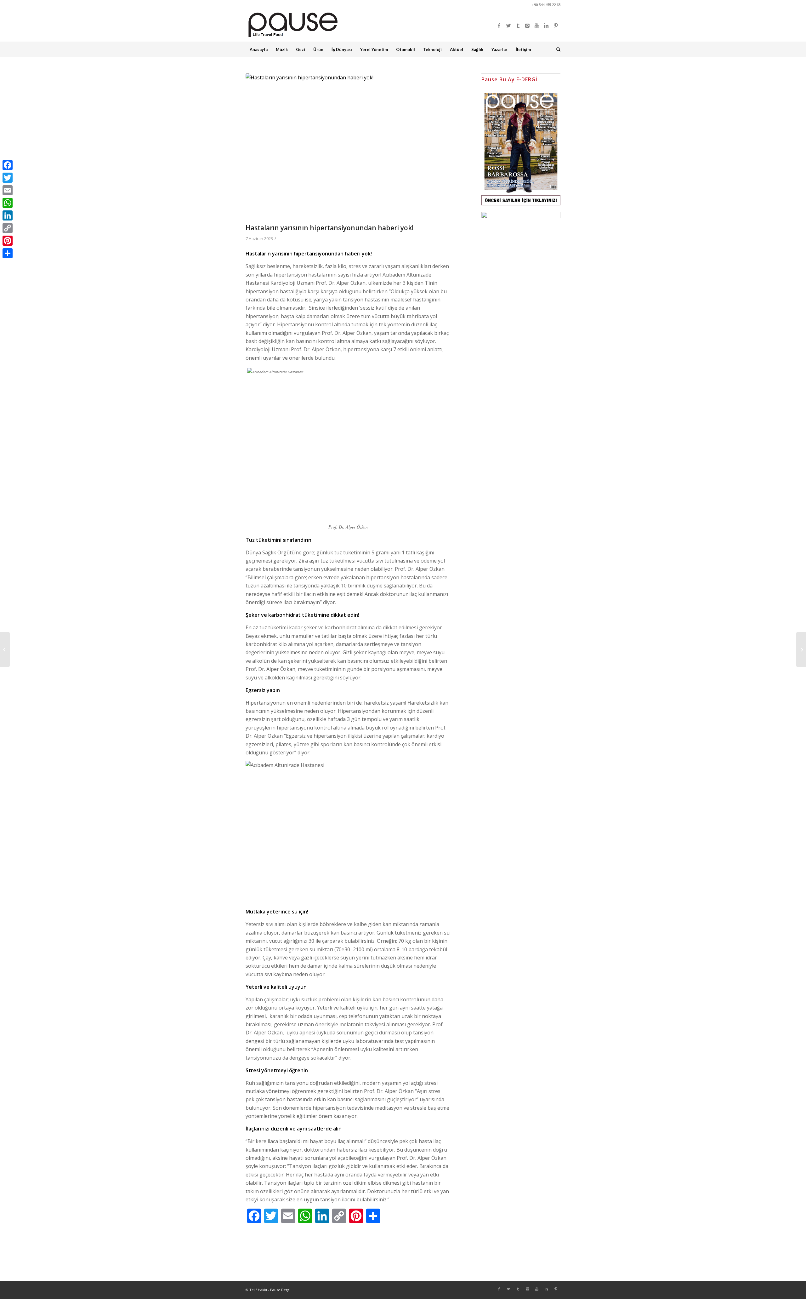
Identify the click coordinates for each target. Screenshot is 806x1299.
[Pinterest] (555, 25)
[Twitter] (508, 25)
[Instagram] (527, 25)
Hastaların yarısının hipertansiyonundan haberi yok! (329, 227)
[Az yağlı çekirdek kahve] (801, 649)
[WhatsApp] (7, 203)
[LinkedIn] (7, 215)
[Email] (7, 190)
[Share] (7, 253)
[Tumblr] (518, 25)
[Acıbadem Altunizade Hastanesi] (356, 146)
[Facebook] (499, 25)
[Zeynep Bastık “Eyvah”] (5, 649)
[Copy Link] (7, 228)
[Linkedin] (546, 25)
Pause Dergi (280, 1289)
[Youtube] (537, 25)
